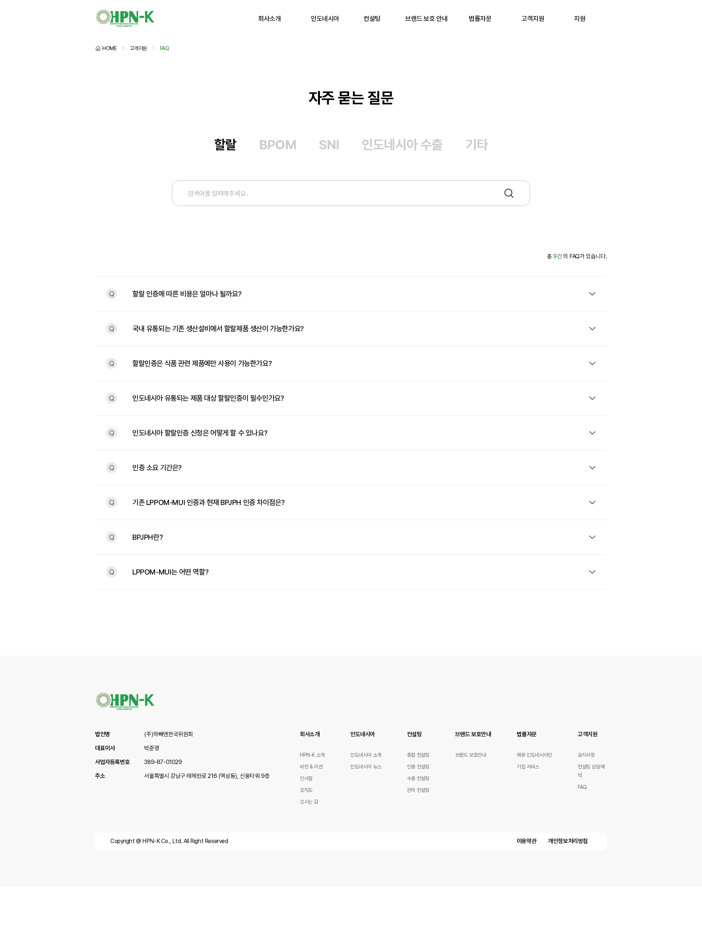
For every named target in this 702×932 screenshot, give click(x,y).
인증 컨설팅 (418, 767)
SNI (329, 145)
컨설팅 (372, 18)
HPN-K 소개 (312, 755)
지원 (579, 18)
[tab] (225, 145)
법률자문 (480, 18)
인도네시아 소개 (365, 755)
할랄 (225, 145)
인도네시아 (325, 18)
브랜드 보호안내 (473, 734)
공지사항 (586, 755)
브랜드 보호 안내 (426, 18)
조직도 (306, 790)
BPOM (277, 145)
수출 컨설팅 (418, 778)
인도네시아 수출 (402, 145)
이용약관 (526, 841)
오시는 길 (309, 802)
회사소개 (269, 18)
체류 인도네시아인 (534, 755)
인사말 (306, 778)
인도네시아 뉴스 (365, 767)
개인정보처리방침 (568, 841)
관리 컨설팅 (418, 790)
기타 (476, 145)
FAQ (582, 787)
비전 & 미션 (311, 767)
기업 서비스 (528, 767)
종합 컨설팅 (418, 755)
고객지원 (532, 18)
